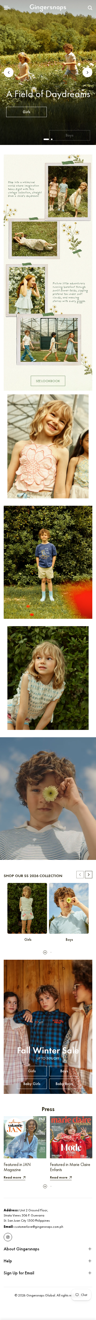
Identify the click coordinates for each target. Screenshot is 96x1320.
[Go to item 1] (46, 139)
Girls (26, 110)
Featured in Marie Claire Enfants (70, 1167)
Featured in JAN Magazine (17, 1167)
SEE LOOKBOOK (48, 381)
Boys (69, 110)
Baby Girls (26, 122)
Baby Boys (69, 122)
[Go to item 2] (51, 139)
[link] (48, 273)
